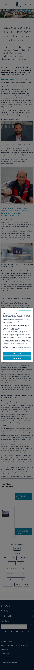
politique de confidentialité (12, 349)
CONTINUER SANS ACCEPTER (25, 310)
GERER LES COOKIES (17, 353)
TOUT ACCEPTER (17, 358)
